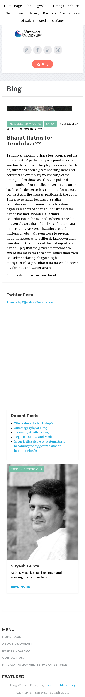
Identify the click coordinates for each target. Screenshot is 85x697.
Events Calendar (17, 650)
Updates (58, 21)
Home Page (13, 6)
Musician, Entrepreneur (26, 469)
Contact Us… (13, 657)
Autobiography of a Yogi (31, 428)
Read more (20, 586)
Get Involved (15, 13)
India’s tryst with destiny (31, 432)
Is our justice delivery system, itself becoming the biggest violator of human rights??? (39, 446)
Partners (49, 13)
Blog (45, 64)
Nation (50, 124)
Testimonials (70, 13)
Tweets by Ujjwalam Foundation (30, 302)
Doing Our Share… (67, 6)
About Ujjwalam (37, 6)
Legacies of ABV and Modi (33, 437)
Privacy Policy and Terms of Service (34, 664)
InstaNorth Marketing (60, 685)
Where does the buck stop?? (33, 423)
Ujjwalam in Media (34, 21)
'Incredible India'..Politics (25, 124)
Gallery (33, 13)
